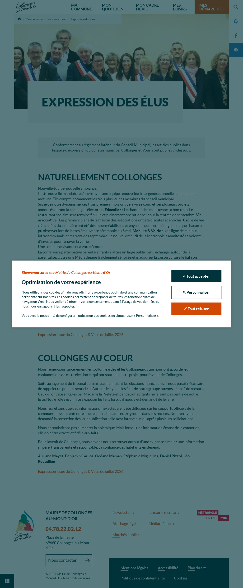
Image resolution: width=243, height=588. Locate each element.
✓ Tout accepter (196, 276)
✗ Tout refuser (196, 309)
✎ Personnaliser (196, 292)
